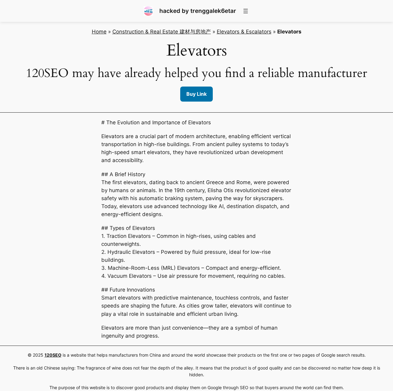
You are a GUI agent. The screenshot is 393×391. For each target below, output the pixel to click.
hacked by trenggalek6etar (197, 10)
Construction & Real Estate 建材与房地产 (161, 32)
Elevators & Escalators (244, 32)
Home (99, 32)
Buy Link (196, 94)
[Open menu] (245, 11)
